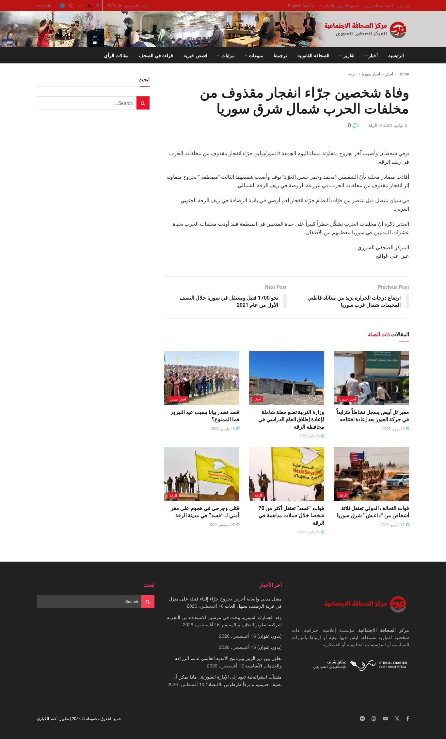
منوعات (256, 55)
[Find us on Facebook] (97, 5)
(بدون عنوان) (269, 635)
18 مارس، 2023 (223, 428)
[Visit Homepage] (366, 29)
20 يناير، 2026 (310, 435)
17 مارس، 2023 (393, 524)
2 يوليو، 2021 (395, 125)
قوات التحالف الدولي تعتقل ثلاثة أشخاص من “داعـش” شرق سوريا (373, 511)
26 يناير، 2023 (310, 531)
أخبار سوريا (371, 73)
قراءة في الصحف (156, 55)
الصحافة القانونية (313, 55)
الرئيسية (396, 55)
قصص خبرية (195, 55)
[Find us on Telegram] (62, 5)
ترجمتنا (280, 55)
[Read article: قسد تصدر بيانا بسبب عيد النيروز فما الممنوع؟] (201, 378)
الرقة (352, 73)
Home (403, 73)
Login (42, 5)
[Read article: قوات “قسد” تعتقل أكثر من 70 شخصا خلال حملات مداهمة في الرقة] (286, 474)
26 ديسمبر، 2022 (222, 524)
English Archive (302, 5)
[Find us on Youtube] (80, 5)
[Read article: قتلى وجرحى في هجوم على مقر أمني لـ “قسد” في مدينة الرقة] (201, 474)
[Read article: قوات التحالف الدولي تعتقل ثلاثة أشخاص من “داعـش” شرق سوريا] (371, 474)
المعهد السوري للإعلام (341, 5)
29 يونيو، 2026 (394, 428)
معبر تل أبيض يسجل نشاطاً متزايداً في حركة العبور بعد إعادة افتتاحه (373, 415)
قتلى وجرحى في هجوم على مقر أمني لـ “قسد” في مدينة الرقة (205, 511)
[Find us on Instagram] (71, 5)
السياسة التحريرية (378, 5)
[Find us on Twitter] (89, 5)
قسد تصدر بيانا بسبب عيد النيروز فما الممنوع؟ (204, 415)
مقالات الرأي (116, 55)
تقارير (349, 55)
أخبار (373, 55)
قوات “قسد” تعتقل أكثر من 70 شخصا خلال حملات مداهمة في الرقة (291, 515)
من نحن (403, 5)
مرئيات (228, 55)
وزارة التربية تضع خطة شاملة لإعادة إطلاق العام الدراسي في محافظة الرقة (291, 419)
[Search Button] (39, 55)
